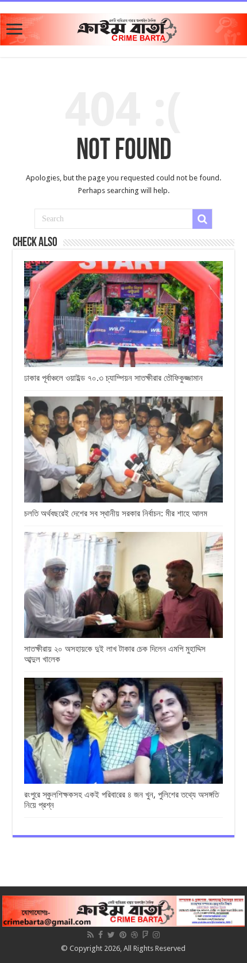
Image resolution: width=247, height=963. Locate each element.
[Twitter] (111, 935)
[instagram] (156, 935)
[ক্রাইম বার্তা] (123, 27)
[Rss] (90, 935)
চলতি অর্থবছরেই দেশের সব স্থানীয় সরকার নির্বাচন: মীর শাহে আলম (115, 513)
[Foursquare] (145, 935)
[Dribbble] (134, 935)
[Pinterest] (123, 935)
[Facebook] (100, 935)
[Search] (202, 219)
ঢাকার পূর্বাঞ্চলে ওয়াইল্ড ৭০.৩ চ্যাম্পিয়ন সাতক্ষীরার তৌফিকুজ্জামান (113, 378)
